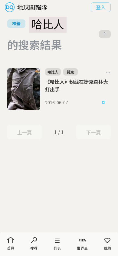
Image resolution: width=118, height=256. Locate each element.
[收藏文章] (103, 103)
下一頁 (93, 132)
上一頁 (24, 132)
